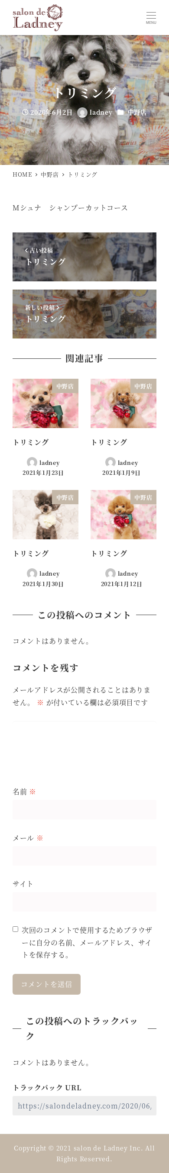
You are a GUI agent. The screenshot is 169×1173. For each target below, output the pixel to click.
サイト (23, 884)
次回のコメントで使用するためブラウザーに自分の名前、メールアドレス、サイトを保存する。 (87, 942)
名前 (24, 791)
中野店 (137, 112)
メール (28, 838)
